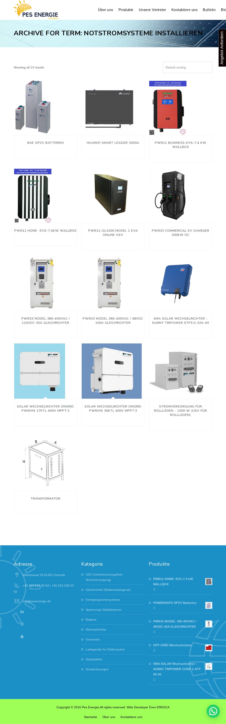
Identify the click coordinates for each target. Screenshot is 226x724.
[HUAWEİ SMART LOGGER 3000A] (109, 129)
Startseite (90, 717)
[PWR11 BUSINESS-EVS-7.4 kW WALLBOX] (167, 129)
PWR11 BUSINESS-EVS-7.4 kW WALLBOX (180, 145)
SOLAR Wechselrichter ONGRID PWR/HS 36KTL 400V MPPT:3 (113, 408)
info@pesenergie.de (37, 601)
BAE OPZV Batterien (45, 143)
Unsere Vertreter (152, 10)
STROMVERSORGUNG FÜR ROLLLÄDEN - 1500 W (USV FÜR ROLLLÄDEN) (180, 410)
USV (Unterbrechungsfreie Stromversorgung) (104, 577)
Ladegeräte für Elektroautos (105, 649)
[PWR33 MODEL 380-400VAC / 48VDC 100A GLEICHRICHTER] (109, 305)
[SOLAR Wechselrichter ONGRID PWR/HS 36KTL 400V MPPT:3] (112, 393)
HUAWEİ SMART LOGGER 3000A (113, 143)
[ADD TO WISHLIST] (39, 106)
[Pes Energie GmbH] (36, 10)
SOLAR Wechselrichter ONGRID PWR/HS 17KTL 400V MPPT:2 (45, 408)
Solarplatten (94, 659)
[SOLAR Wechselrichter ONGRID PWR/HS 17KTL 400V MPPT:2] (39, 393)
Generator (93, 639)
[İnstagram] (22, 624)
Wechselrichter (96, 629)
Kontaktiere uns (184, 10)
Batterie (91, 619)
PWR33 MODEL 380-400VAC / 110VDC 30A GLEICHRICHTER (45, 321)
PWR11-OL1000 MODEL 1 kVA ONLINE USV (113, 233)
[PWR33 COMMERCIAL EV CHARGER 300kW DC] (173, 217)
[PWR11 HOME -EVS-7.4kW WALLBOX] (32, 217)
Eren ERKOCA (159, 707)
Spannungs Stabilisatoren (103, 609)
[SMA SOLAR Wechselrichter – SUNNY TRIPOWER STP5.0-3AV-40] (176, 305)
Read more (26, 106)
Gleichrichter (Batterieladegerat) (108, 589)
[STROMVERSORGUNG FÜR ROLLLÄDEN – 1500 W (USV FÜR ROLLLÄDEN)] (176, 393)
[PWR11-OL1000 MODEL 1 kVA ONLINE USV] (110, 217)
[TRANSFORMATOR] (45, 485)
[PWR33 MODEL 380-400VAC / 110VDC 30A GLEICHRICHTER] (41, 305)
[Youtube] (22, 636)
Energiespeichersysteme (103, 599)
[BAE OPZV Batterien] (33, 129)
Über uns (108, 717)
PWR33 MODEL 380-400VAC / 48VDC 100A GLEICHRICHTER (113, 321)
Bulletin (209, 10)
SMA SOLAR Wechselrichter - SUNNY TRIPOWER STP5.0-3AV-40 (180, 321)
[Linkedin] (22, 612)
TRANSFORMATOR (45, 499)
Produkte (126, 10)
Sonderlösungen (97, 669)
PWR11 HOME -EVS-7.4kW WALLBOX (45, 231)
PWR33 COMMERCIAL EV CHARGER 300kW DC (180, 233)
